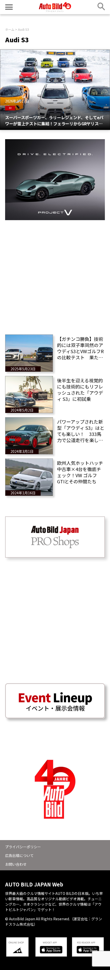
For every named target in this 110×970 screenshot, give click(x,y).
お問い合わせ (16, 864)
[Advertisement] (55, 275)
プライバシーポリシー (23, 846)
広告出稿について (19, 855)
